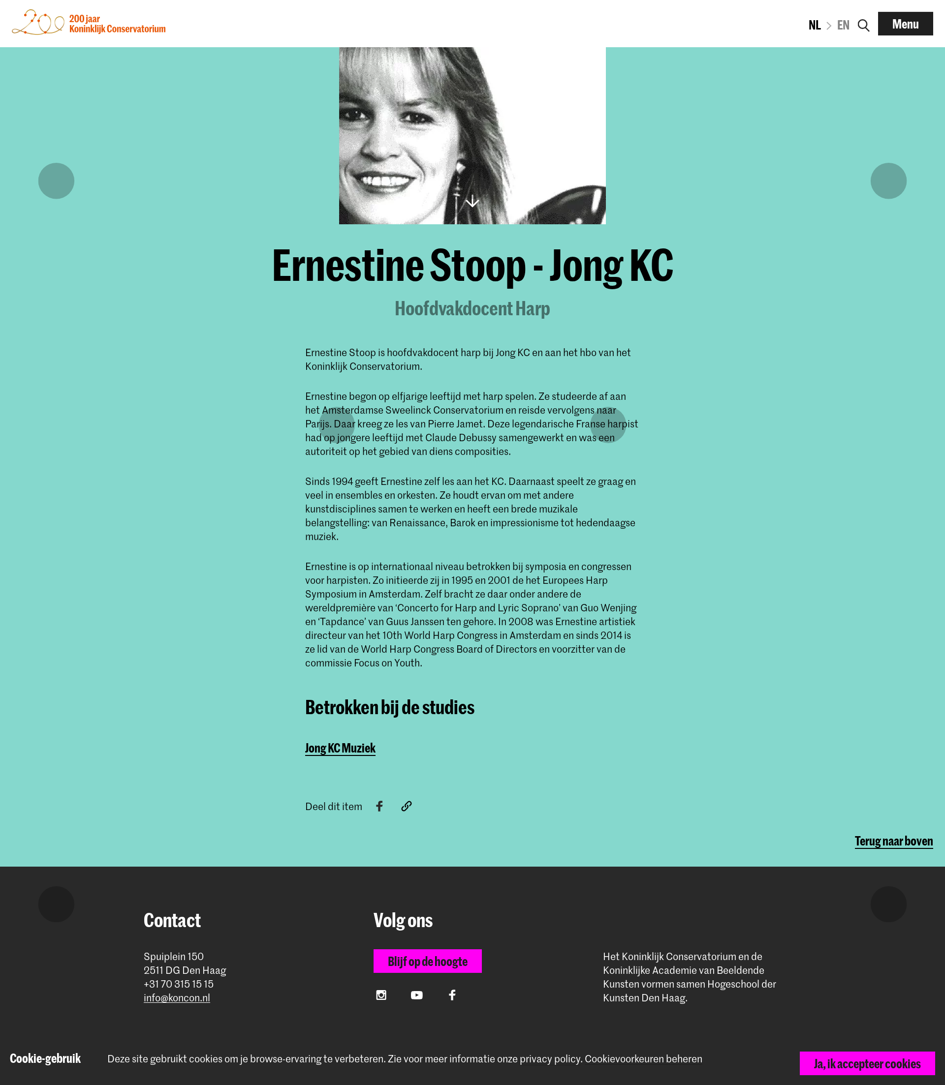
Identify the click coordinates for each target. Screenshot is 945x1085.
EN (843, 24)
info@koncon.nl (177, 998)
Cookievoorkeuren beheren (643, 1059)
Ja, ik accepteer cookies (867, 1063)
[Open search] (863, 23)
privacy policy (550, 1058)
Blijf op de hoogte (428, 961)
